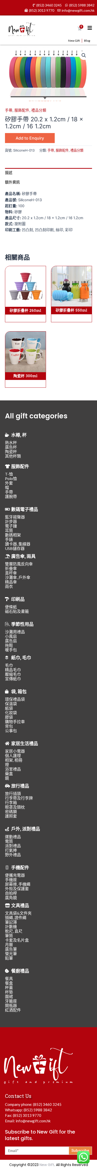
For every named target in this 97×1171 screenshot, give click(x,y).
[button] (83, 55)
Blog (87, 40)
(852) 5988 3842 (38, 1110)
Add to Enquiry (30, 138)
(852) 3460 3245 (47, 1104)
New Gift (74, 40)
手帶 (8, 110)
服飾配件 (21, 110)
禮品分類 (38, 110)
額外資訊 (12, 182)
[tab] (48, 173)
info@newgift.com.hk (33, 1121)
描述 (8, 172)
